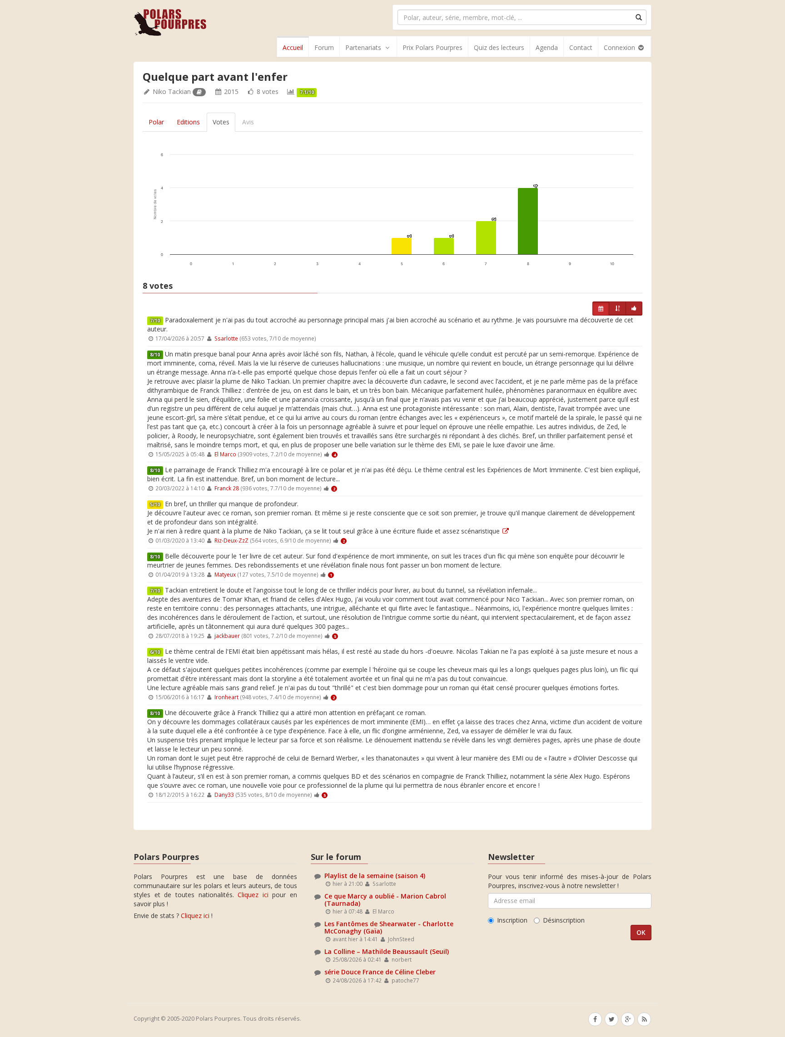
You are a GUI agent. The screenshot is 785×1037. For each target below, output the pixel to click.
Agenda (547, 47)
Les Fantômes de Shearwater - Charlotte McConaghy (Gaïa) (388, 927)
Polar (156, 122)
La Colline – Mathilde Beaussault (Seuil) (386, 951)
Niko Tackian (172, 91)
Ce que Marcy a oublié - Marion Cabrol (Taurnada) (385, 899)
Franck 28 (226, 488)
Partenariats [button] (363, 47)
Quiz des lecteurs (499, 47)
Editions (188, 122)
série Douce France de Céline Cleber (380, 972)
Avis (248, 122)
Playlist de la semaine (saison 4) (374, 875)
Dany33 (224, 794)
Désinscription (564, 920)
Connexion (620, 47)
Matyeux (225, 574)
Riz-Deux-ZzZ (231, 540)
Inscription (512, 920)
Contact (580, 47)
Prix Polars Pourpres (432, 47)
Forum (324, 47)
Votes (221, 122)
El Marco (225, 454)
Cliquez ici (253, 894)
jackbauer (227, 635)
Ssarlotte (226, 338)
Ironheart (226, 697)
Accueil (293, 47)
